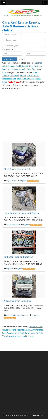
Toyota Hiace (11, 180)
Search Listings (9, 59)
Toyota (5, 75)
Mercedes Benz (9, 78)
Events (35, 69)
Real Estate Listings (24, 66)
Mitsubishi (14, 75)
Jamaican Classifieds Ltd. (23, 416)
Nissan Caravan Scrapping (17, 301)
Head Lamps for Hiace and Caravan (22, 213)
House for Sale (35, 326)
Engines (9, 268)
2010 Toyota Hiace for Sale (17, 169)
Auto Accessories (12, 224)
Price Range (7, 49)
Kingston (22, 180)
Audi (24, 78)
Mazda (36, 75)
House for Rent (9, 330)
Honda (35, 72)
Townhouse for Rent (11, 336)
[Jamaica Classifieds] (22, 11)
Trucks (37, 78)
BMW (19, 78)
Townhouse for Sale (34, 333)
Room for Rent (23, 330)
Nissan (23, 75)
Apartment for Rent (15, 333)
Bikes (4, 82)
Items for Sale (25, 69)
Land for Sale (27, 336)
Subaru (30, 78)
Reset (21, 59)
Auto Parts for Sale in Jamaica (17, 315)
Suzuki (30, 75)
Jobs (4, 72)
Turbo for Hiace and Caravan (18, 257)
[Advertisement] (24, 116)
